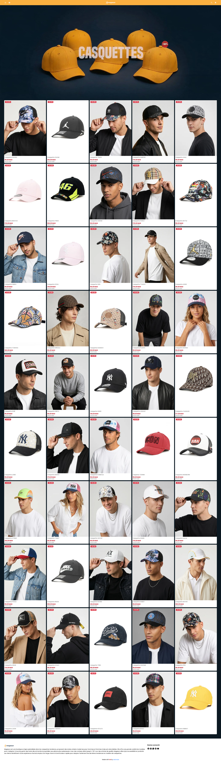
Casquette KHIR (10, 411)
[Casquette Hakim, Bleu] (25, 255)
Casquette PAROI (138, 221)
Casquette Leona (181, 538)
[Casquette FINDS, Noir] (68, 191)
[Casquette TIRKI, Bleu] (110, 636)
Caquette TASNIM (139, 475)
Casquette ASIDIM (96, 221)
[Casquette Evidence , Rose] (110, 445)
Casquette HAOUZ (96, 538)
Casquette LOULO (53, 665)
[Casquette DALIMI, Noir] (68, 128)
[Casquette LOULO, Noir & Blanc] (68, 636)
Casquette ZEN (180, 665)
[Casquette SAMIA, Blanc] (153, 509)
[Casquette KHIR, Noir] (25, 382)
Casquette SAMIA (138, 538)
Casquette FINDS (53, 221)
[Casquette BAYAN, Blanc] (196, 572)
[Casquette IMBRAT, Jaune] (196, 699)
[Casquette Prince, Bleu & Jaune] (25, 572)
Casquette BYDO (138, 729)
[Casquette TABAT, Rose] (68, 509)
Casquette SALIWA (11, 157)
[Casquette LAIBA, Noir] (25, 445)
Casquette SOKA (53, 284)
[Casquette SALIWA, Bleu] (25, 128)
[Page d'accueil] (110, 2)
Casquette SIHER (95, 411)
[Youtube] (158, 748)
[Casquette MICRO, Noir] (68, 445)
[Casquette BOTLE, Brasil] (196, 191)
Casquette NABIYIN (139, 157)
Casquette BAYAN (181, 602)
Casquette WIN (95, 284)
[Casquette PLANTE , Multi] (153, 318)
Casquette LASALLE (139, 411)
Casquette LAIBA (10, 475)
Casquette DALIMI (53, 157)
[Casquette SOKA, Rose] (68, 255)
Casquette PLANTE (139, 348)
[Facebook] (148, 748)
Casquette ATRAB (11, 538)
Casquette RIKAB (53, 602)
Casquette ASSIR (181, 284)
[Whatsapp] (153, 748)
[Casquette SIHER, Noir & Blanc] (110, 382)
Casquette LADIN (10, 729)
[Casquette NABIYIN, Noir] (153, 128)
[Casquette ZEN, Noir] (196, 636)
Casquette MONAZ (181, 348)
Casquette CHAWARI (182, 411)
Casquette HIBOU (53, 411)
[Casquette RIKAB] (68, 572)
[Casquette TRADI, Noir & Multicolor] (110, 128)
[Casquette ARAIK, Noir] (25, 636)
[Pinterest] (156, 748)
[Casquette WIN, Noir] (110, 255)
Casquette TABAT (53, 538)
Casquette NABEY (139, 602)
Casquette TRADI (96, 157)
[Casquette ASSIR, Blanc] (196, 255)
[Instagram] (151, 748)
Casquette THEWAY (54, 729)
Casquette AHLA (180, 157)
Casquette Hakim (10, 284)
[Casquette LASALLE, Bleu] (153, 382)
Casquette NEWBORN (182, 475)
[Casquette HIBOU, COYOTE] (68, 382)
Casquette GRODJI (53, 348)
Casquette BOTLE (181, 221)
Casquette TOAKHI (139, 284)
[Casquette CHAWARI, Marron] (196, 382)
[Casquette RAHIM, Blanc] (110, 572)
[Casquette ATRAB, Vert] (25, 509)
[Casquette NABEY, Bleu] (153, 572)
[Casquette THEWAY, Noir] (68, 699)
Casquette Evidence (97, 475)
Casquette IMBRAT (181, 729)
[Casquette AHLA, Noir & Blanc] (196, 128)
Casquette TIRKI (95, 665)
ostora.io (116, 760)
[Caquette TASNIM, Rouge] (153, 445)
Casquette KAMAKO (97, 348)
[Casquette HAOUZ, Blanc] (110, 509)
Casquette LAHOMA (139, 665)
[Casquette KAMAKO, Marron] (110, 318)
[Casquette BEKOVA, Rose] (25, 191)
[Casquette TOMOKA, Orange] (25, 318)
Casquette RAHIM (96, 602)
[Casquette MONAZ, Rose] (196, 318)
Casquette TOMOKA (11, 348)
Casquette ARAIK (10, 665)
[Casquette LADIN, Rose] (25, 699)
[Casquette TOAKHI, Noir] (153, 255)
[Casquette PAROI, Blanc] (153, 191)
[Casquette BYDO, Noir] (153, 699)
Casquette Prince (10, 602)
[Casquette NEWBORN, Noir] (196, 445)
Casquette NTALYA (96, 729)
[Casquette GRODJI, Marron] (68, 318)
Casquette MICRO (53, 475)
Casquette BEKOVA (11, 221)
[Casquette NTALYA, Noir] (110, 699)
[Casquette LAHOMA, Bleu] (153, 636)
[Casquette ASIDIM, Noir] (110, 191)
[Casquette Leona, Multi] (196, 509)
